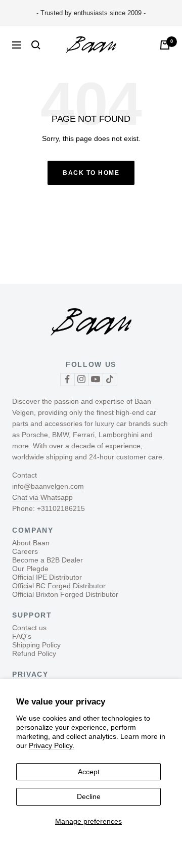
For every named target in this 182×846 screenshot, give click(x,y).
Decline (89, 796)
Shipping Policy (36, 645)
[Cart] (165, 45)
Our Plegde (30, 569)
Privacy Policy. (51, 745)
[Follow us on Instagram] (81, 379)
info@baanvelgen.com (48, 486)
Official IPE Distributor (47, 577)
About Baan (31, 543)
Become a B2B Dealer (47, 560)
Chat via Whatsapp (42, 497)
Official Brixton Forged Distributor (65, 594)
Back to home (91, 172)
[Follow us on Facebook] (67, 379)
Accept (89, 772)
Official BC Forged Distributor (59, 586)
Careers (25, 551)
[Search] (35, 45)
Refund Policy (34, 653)
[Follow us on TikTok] (110, 379)
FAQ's (21, 636)
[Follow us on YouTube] (95, 379)
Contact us (29, 628)
